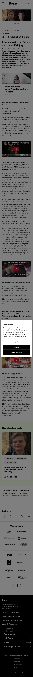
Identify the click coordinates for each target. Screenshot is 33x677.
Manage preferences (16, 342)
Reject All (16, 347)
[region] (16, 338)
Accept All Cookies (16, 352)
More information (20, 336)
